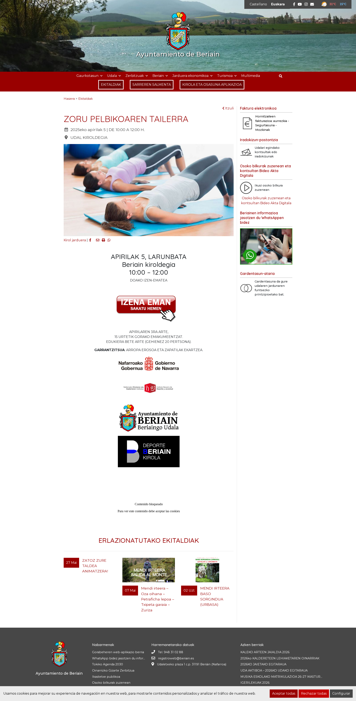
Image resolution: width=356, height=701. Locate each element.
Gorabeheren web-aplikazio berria (118, 652)
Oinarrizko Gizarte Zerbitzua (113, 670)
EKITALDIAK (111, 85)
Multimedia (250, 76)
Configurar (341, 693)
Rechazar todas (314, 693)
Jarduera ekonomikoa (190, 76)
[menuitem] (258, 4)
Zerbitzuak (134, 76)
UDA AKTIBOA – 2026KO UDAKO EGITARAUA (274, 670)
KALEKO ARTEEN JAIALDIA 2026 (264, 652)
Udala (112, 76)
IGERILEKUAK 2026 (254, 683)
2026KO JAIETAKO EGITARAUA (263, 664)
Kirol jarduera (75, 240)
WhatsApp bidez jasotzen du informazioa (123, 658)
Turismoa (225, 76)
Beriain (158, 76)
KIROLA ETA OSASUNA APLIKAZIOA (212, 85)
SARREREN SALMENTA (151, 85)
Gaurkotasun (87, 76)
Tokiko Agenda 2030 (107, 664)
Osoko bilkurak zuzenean (111, 683)
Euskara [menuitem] (278, 4)
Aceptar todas (283, 693)
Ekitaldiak (85, 99)
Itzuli (229, 108)
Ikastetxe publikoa (106, 677)
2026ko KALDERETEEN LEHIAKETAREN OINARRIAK (279, 658)
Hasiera (69, 99)
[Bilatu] (282, 76)
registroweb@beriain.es (176, 658)
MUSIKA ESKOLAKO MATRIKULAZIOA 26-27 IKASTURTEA (283, 677)
